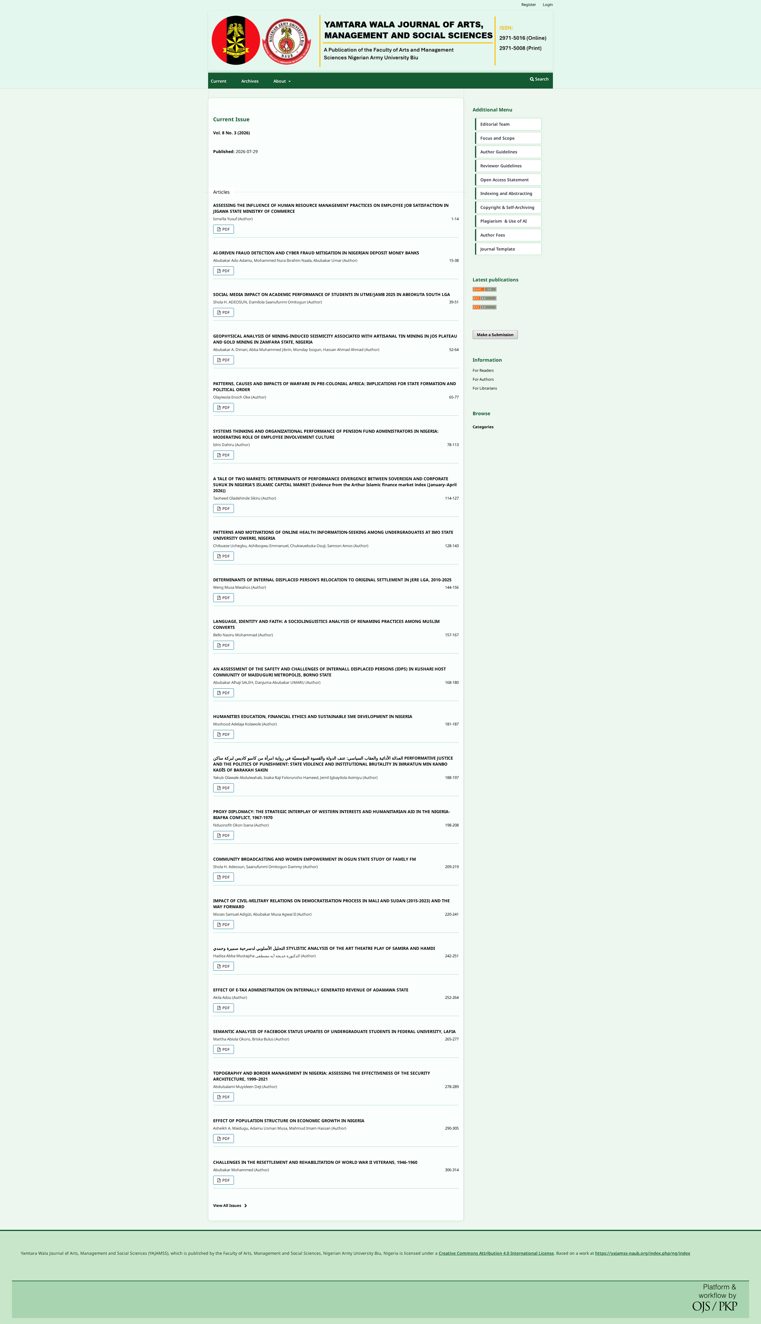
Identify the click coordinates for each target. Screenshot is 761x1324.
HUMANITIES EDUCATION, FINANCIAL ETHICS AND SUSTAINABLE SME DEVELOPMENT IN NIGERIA (312, 716)
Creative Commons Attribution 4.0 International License (496, 1253)
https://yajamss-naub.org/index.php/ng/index (642, 1253)
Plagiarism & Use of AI (503, 221)
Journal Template (497, 249)
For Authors (483, 379)
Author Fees (492, 235)
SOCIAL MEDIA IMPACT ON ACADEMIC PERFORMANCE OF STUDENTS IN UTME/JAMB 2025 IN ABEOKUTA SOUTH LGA (331, 294)
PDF (225, 229)
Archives (250, 81)
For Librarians (485, 388)
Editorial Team (495, 124)
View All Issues (227, 1205)
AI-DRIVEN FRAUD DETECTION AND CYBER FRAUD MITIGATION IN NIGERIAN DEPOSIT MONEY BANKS (316, 253)
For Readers (483, 370)
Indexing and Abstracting (506, 193)
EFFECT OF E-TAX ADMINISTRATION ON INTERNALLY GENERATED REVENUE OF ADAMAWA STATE (310, 990)
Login (548, 4)
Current (219, 81)
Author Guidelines (498, 152)
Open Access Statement (504, 179)
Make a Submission (495, 334)
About (280, 81)
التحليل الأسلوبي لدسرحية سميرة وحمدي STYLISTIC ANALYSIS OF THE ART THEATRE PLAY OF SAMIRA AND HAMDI (324, 948)
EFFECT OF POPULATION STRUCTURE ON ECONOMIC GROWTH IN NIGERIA (288, 1120)
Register (528, 4)
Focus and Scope (497, 138)
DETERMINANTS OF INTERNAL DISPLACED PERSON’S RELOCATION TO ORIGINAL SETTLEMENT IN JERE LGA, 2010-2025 (332, 580)
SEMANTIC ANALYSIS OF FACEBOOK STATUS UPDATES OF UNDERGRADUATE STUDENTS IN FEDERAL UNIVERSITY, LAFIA (334, 1031)
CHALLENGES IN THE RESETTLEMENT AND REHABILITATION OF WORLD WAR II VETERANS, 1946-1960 (315, 1162)
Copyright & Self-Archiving (507, 207)
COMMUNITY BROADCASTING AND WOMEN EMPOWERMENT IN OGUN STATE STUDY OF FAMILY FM (314, 859)
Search (541, 79)
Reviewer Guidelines (501, 166)
